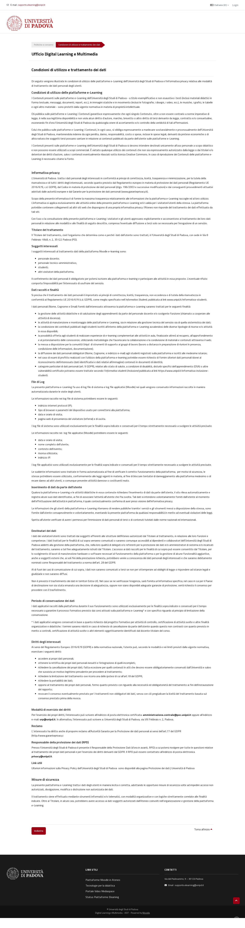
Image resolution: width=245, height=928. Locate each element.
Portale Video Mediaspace (100, 891)
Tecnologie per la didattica (100, 886)
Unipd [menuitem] (125, 23)
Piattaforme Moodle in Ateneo (103, 880)
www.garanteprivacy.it (134, 192)
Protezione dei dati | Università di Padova (171, 768)
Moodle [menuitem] (191, 23)
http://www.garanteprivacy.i (47, 736)
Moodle (146, 912)
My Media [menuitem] (205, 23)
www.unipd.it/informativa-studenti (186, 300)
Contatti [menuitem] (179, 23)
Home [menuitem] (116, 23)
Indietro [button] (38, 831)
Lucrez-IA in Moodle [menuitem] (225, 23)
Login (235, 5)
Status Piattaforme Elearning (102, 897)
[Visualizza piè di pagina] (237, 920)
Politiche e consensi (43, 44)
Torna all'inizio (202, 829)
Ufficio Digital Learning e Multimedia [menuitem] (151, 23)
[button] (219, 5)
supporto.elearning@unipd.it (31, 4)
